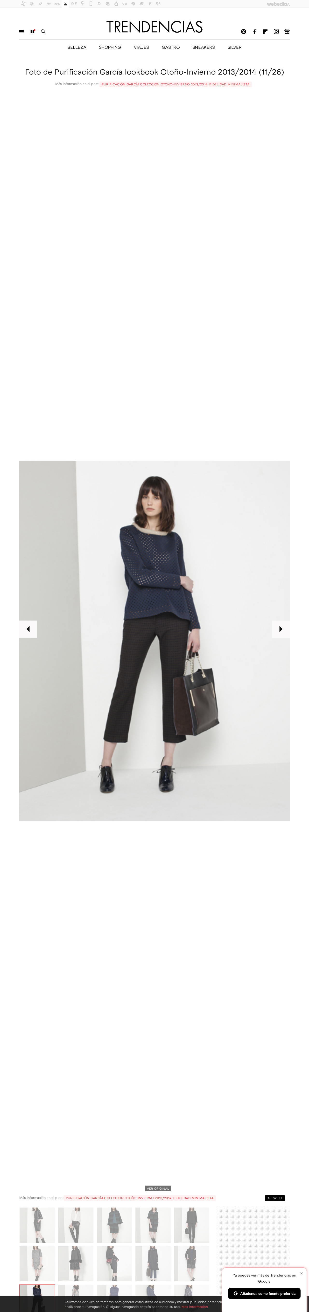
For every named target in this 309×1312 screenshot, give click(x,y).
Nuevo (32, 31)
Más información (195, 1307)
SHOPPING (110, 47)
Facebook (254, 31)
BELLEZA (76, 47)
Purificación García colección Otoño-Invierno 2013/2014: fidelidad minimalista (175, 84)
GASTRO (171, 47)
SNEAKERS (203, 47)
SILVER (235, 47)
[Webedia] (278, 4)
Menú (21, 31)
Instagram (276, 31)
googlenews (287, 31)
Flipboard (265, 31)
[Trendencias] (154, 26)
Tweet (277, 1198)
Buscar (43, 31)
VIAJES (141, 47)
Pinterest (243, 31)
